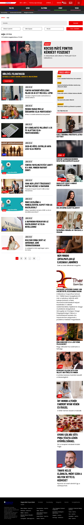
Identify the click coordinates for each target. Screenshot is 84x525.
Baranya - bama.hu (26, 510)
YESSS (77, 8)
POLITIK (11, 8)
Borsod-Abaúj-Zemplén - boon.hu (27, 515)
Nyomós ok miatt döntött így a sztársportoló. (68, 484)
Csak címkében (74, 29)
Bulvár (67, 502)
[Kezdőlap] (8, 3)
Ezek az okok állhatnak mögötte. (69, 265)
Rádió (22, 504)
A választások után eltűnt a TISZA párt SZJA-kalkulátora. (60, 57)
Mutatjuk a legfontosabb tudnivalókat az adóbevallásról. (38, 97)
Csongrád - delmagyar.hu (27, 518)
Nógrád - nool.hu (57, 515)
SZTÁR (28, 8)
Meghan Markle (28, 12)
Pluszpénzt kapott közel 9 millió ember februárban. (37, 190)
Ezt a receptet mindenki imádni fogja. (68, 445)
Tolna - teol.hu (72, 512)
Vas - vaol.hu (72, 514)
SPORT (60, 8)
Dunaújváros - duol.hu (42, 508)
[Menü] (78, 3)
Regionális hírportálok (28, 502)
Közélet (40, 502)
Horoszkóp (4, 12)
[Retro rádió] (63, 3)
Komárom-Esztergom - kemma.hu (58, 512)
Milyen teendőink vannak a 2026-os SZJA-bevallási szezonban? (38, 211)
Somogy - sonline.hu (58, 517)
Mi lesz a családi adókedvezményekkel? (37, 114)
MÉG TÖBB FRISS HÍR (63, 111)
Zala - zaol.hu (72, 518)
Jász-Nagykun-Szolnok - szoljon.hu (59, 509)
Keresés (59, 3)
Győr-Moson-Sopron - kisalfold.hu (42, 513)
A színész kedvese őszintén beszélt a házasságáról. (69, 376)
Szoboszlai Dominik (15, 12)
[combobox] (9, 29)
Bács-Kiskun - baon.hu (26, 508)
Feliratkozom (8, 81)
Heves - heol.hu (40, 518)
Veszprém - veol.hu (73, 516)
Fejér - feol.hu (40, 510)
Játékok (48, 3)
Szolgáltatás (76, 502)
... (29, 258)
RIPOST (3, 17)
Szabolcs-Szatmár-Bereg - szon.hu (75, 509)
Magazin (58, 502)
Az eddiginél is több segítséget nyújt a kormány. (37, 249)
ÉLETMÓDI (44, 8)
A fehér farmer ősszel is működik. (69, 411)
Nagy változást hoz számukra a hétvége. (68, 348)
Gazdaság (49, 502)
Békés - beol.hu (24, 513)
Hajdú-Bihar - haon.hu (42, 516)
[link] (4, 99)
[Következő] (38, 258)
